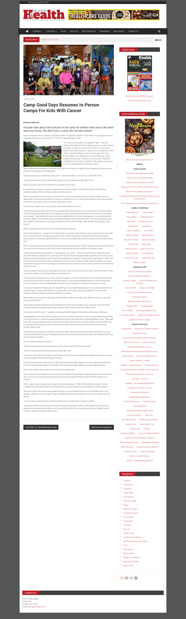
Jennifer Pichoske (145, 222)
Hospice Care (134, 429)
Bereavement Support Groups (139, 347)
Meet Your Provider (131, 562)
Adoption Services (139, 333)
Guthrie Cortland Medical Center (139, 292)
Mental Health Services (129, 442)
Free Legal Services (134, 415)
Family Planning (149, 401)
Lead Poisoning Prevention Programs (140, 438)
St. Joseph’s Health (126, 315)
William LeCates (139, 262)
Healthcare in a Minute (132, 537)
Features (36, 31)
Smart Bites (128, 521)
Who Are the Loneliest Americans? (139, 192)
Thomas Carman (131, 258)
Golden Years (128, 533)
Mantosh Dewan (132, 235)
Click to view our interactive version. (140, 96)
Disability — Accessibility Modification (139, 383)
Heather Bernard (146, 217)
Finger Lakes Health (147, 288)
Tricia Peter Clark (148, 258)
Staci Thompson (147, 249)
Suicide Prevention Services (148, 447)
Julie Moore (146, 226)
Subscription (118, 31)
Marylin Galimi (147, 235)
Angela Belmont (132, 212)
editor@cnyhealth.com (36, 607)
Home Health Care (146, 424)
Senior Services (127, 447)
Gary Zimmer (131, 217)
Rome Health (128, 311)
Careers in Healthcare (131, 557)
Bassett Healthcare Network (140, 276)
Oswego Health (147, 306)
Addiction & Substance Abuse (146, 329)
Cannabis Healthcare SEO (146, 356)
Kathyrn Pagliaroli (133, 231)
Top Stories (39, 92)
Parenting (127, 525)
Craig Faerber (147, 212)
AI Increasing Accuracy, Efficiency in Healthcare (139, 203)
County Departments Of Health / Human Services (139, 370)
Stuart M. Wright (131, 253)
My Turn (126, 529)
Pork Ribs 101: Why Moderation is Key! (42, 427)
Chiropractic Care (152, 365)
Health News (128, 493)
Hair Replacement (128, 420)
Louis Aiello (148, 231)
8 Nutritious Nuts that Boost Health (139, 173)
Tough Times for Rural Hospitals (140, 178)
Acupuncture (126, 329)
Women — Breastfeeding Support (140, 461)
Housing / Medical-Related (148, 433)
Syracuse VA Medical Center (149, 315)
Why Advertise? (89, 31)
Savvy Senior (128, 517)
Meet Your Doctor (130, 509)
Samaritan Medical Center (146, 311)
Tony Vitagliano (147, 253)
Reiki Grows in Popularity (101, 427)
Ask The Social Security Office (135, 541)
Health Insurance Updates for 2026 (139, 182)
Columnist (50, 31)
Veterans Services (148, 452)
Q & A (125, 545)
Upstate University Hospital (139, 320)
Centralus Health (129, 281)
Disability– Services (139, 379)
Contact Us (133, 31)
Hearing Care (131, 424)
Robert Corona (131, 249)
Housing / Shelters (127, 433)
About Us (74, 31)
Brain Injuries (128, 356)
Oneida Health (131, 306)
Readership (105, 31)
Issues (63, 31)
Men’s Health (128, 553)
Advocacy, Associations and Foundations (139, 338)
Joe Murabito (133, 226)
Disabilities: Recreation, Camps (139, 388)
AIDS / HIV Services (131, 342)
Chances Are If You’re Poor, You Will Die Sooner (140, 187)
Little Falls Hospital (139, 297)
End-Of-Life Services (132, 401)
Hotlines (146, 429)
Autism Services (149, 342)
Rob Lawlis (146, 244)
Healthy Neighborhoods (148, 420)
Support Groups (130, 452)
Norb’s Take (128, 566)
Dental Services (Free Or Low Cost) (139, 374)
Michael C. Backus (131, 240)
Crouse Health (130, 288)
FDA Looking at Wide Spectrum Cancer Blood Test (61, 40)
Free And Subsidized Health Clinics (139, 411)
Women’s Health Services (140, 456)
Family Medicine (139, 406)
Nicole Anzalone (148, 240)
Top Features (28, 92)
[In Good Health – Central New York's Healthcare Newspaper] (27, 31)
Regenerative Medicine (150, 442)
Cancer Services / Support (139, 361)
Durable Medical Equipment (139, 397)
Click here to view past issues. (139, 101)
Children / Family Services (131, 365)
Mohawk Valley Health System (140, 301)
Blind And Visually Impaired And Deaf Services (140, 351)
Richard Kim (133, 244)
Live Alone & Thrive (130, 513)
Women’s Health (129, 501)
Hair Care (149, 415)
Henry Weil (131, 222)
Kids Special (128, 549)
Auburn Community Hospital (139, 272)
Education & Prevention (139, 392)
